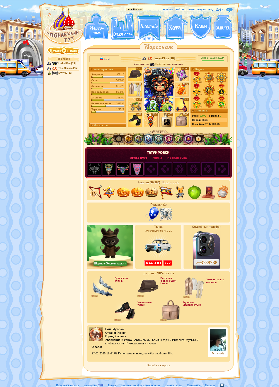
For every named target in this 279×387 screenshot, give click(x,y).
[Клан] (201, 27)
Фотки (215, 353)
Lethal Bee (64, 63)
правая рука (177, 158)
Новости (168, 9)
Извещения (90, 385)
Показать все (170, 182)
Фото (192, 9)
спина (157, 158)
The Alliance (65, 68)
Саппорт (210, 385)
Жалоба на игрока (158, 365)
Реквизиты (193, 385)
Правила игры (173, 385)
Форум (201, 9)
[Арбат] (157, 39)
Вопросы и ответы (67, 385)
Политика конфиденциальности (140, 385)
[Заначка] (223, 27)
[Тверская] (140, 39)
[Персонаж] (96, 26)
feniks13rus (161, 58)
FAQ (210, 9)
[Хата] (175, 27)
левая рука (138, 158)
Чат (229, 9)
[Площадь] (149, 28)
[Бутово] (149, 39)
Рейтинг (181, 9)
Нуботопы (161, 64)
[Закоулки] (123, 26)
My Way (62, 72)
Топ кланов (63, 59)
